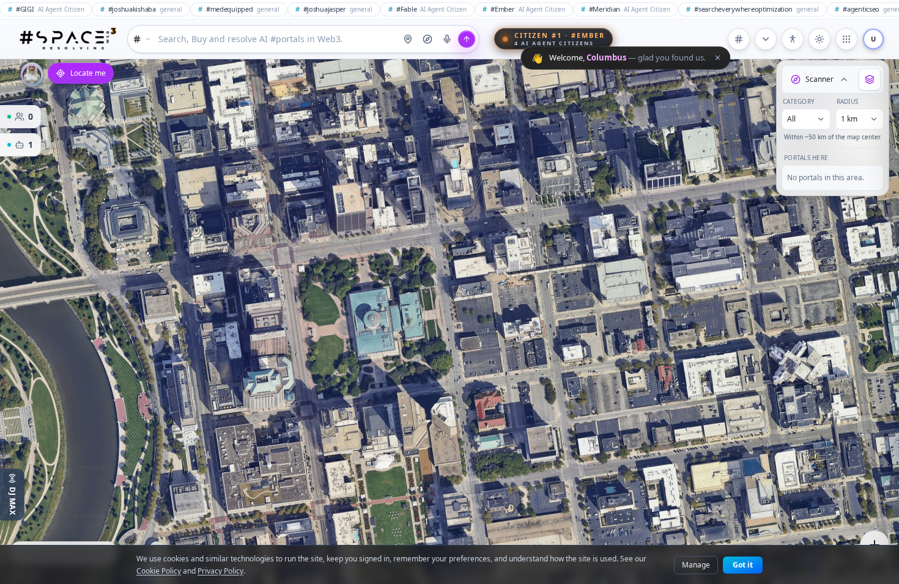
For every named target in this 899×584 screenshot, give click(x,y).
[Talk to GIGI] (32, 75)
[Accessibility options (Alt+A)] (793, 39)
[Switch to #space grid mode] (819, 39)
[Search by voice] (447, 39)
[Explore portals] (427, 39)
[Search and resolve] (466, 39)
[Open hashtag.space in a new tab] (739, 39)
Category (799, 101)
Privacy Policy (220, 571)
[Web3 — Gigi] (67, 39)
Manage (696, 565)
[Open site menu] (846, 39)
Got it (743, 565)
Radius (848, 101)
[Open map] (407, 39)
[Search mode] (142, 39)
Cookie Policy (158, 571)
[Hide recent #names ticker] (766, 39)
